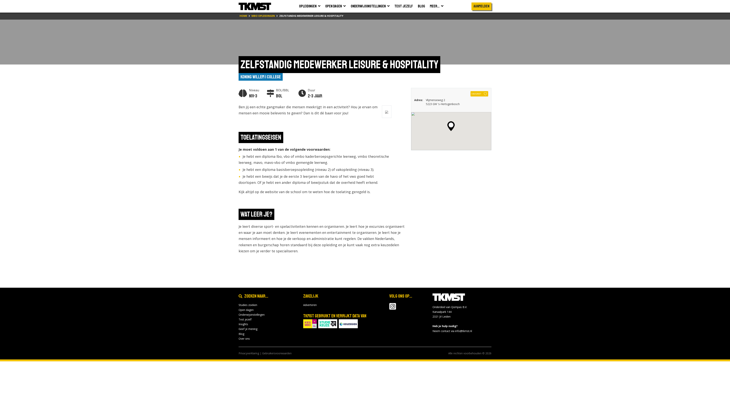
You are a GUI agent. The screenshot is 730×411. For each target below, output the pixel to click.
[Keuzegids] (348, 323)
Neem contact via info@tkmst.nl (452, 331)
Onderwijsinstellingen (252, 314)
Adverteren (310, 305)
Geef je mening (248, 329)
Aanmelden (481, 6)
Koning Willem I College (260, 77)
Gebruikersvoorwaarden (277, 353)
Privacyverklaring (249, 353)
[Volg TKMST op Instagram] (392, 308)
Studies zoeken (248, 305)
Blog (241, 334)
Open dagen (246, 310)
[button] (451, 126)
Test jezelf (245, 319)
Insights (243, 324)
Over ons (244, 338)
